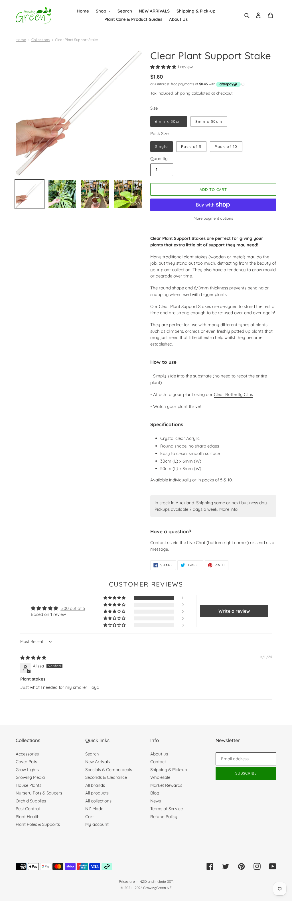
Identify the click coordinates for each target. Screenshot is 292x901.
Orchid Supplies (31, 801)
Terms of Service (166, 808)
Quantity (159, 158)
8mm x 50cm (208, 121)
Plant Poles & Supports (38, 824)
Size (154, 108)
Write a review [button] (234, 611)
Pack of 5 (191, 146)
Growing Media (30, 777)
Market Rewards (166, 785)
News (155, 801)
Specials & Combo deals (108, 769)
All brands (95, 785)
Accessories (27, 754)
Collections (40, 39)
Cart (89, 816)
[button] (163, 67)
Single (161, 146)
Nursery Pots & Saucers (39, 793)
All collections (98, 801)
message (159, 549)
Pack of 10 (226, 146)
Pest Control (28, 808)
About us (159, 754)
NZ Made (94, 808)
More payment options (213, 218)
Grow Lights (27, 769)
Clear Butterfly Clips (233, 394)
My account (97, 824)
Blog (154, 793)
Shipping (182, 93)
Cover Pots (26, 761)
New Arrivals (97, 761)
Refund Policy (163, 816)
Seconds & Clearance (106, 777)
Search (92, 754)
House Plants (28, 785)
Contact (158, 761)
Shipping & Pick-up (168, 769)
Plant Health (28, 816)
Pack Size (159, 133)
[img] (33, 657)
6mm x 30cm (168, 121)
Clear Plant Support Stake (76, 39)
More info (228, 509)
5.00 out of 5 (72, 608)
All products (97, 793)
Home (21, 39)
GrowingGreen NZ (157, 888)
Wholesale (160, 777)
